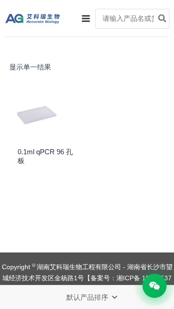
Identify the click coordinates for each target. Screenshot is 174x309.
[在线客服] (154, 286)
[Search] (162, 19)
